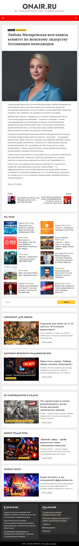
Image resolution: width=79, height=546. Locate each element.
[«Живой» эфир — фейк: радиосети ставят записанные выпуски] (21, 448)
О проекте (46, 524)
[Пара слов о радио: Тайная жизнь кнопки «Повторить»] (21, 369)
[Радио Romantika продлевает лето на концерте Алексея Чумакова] (47, 272)
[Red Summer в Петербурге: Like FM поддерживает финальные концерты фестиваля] (10, 242)
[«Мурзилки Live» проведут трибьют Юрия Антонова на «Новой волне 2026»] (10, 227)
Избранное (64, 237)
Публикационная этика (51, 515)
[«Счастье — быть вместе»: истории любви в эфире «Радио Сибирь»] (47, 242)
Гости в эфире (59, 253)
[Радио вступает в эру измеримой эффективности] (21, 485)
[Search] (76, 18)
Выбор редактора (11, 458)
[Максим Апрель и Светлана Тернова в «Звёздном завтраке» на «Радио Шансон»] (47, 257)
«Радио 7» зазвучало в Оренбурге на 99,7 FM (64, 229)
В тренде (11, 30)
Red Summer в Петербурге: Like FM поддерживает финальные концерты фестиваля (27, 244)
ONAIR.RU (39, 6)
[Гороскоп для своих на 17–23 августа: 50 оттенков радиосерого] (21, 333)
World (8, 494)
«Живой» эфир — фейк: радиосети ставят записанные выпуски (53, 442)
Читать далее (46, 342)
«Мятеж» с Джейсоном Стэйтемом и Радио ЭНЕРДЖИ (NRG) (27, 259)
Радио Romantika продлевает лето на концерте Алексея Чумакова (63, 274)
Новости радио (21, 30)
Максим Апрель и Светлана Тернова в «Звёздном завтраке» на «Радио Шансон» (64, 259)
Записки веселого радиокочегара (24, 375)
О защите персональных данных (56, 519)
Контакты (46, 531)
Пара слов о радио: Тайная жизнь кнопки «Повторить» (56, 363)
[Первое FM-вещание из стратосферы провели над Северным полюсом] (47, 288)
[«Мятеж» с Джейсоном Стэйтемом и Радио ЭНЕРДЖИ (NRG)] (10, 257)
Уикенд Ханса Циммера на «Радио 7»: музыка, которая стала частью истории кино (28, 289)
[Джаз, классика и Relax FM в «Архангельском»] (10, 272)
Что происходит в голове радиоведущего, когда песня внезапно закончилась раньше (55, 405)
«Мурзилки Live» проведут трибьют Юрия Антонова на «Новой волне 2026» (26, 229)
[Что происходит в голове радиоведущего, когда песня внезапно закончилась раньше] (21, 412)
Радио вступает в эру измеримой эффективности (56, 478)
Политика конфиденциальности (55, 518)
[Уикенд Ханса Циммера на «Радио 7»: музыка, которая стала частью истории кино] (10, 288)
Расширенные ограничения (15, 531)
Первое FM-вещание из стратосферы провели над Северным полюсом (64, 289)
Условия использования (51, 512)
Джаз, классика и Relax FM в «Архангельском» (28, 274)
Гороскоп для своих (20, 339)
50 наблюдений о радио (13, 421)
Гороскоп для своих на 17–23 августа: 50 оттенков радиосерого (56, 326)
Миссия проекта (48, 527)
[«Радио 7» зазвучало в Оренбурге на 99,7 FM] (47, 227)
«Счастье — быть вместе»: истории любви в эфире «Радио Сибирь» (64, 245)
